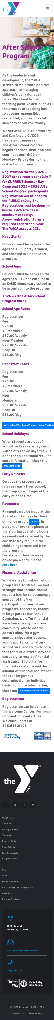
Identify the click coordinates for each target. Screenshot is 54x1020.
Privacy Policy (35, 1014)
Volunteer (7, 836)
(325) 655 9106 (14, 971)
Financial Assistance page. (34, 691)
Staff (4, 876)
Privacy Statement (11, 830)
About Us (6, 824)
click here (9, 565)
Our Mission (8, 818)
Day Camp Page (12, 466)
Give (4, 870)
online (34, 522)
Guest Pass (7, 894)
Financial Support (10, 882)
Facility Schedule (10, 853)
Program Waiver (9, 859)
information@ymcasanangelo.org (23, 950)
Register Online (9, 841)
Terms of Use (18, 1014)
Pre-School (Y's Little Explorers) (17, 888)
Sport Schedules (10, 847)
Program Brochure (10, 899)
